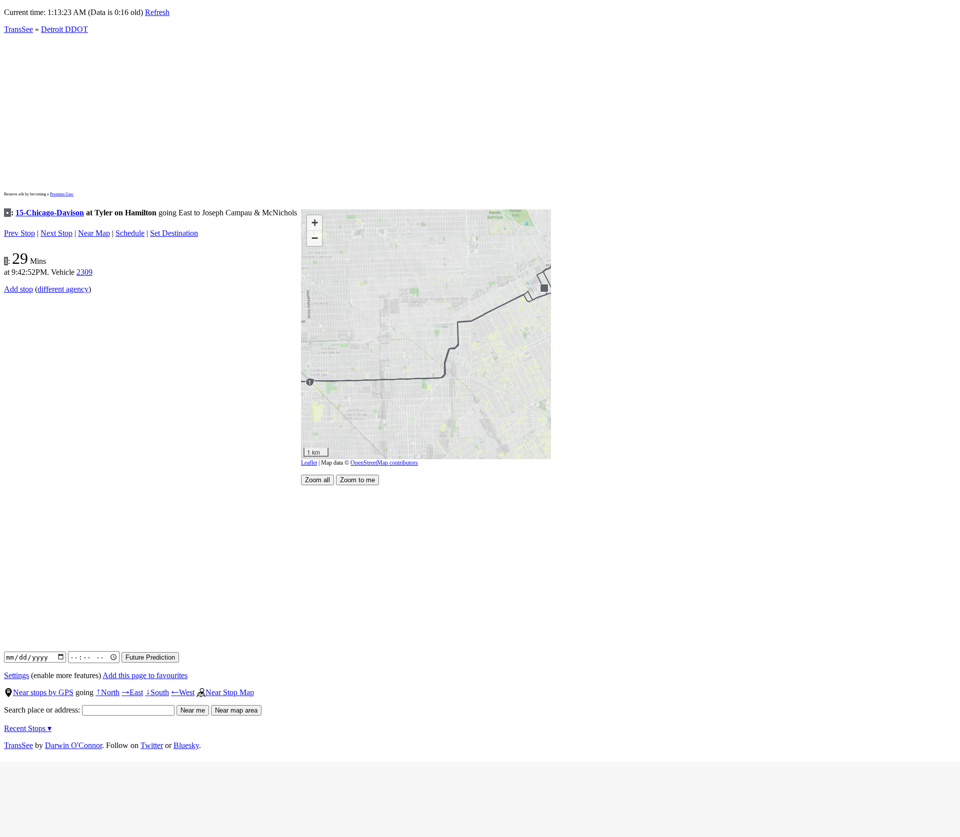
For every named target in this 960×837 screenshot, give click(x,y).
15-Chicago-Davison (50, 212)
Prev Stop (19, 233)
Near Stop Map (230, 692)
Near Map (94, 233)
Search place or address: (43, 710)
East (132, 692)
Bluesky (186, 745)
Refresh (157, 12)
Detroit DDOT (64, 29)
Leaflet (309, 462)
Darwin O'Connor (73, 745)
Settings (16, 675)
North (108, 692)
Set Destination (174, 233)
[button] (544, 287)
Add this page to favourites (145, 675)
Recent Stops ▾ (28, 728)
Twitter (151, 745)
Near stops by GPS (43, 692)
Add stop (18, 289)
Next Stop (56, 233)
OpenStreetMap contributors (384, 462)
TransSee (18, 29)
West (182, 692)
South (157, 692)
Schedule (130, 233)
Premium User (62, 194)
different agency (63, 289)
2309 (84, 272)
